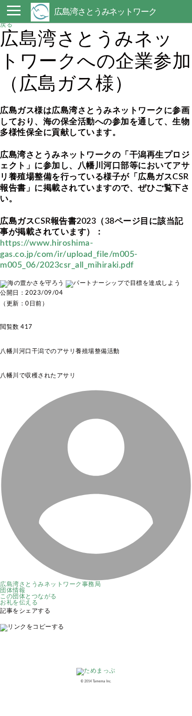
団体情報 (12, 591)
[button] (13, 13)
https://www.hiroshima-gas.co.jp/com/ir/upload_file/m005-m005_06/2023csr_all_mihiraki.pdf (69, 254)
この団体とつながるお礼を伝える (28, 600)
